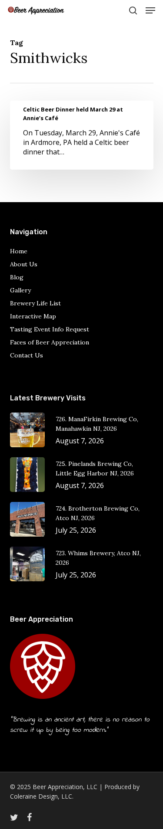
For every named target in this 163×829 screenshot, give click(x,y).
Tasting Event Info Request (49, 329)
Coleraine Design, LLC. (41, 796)
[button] (150, 10)
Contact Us (26, 355)
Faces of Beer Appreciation (49, 342)
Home (18, 251)
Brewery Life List (35, 303)
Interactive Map (33, 316)
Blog (16, 277)
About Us (23, 264)
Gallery (20, 290)
